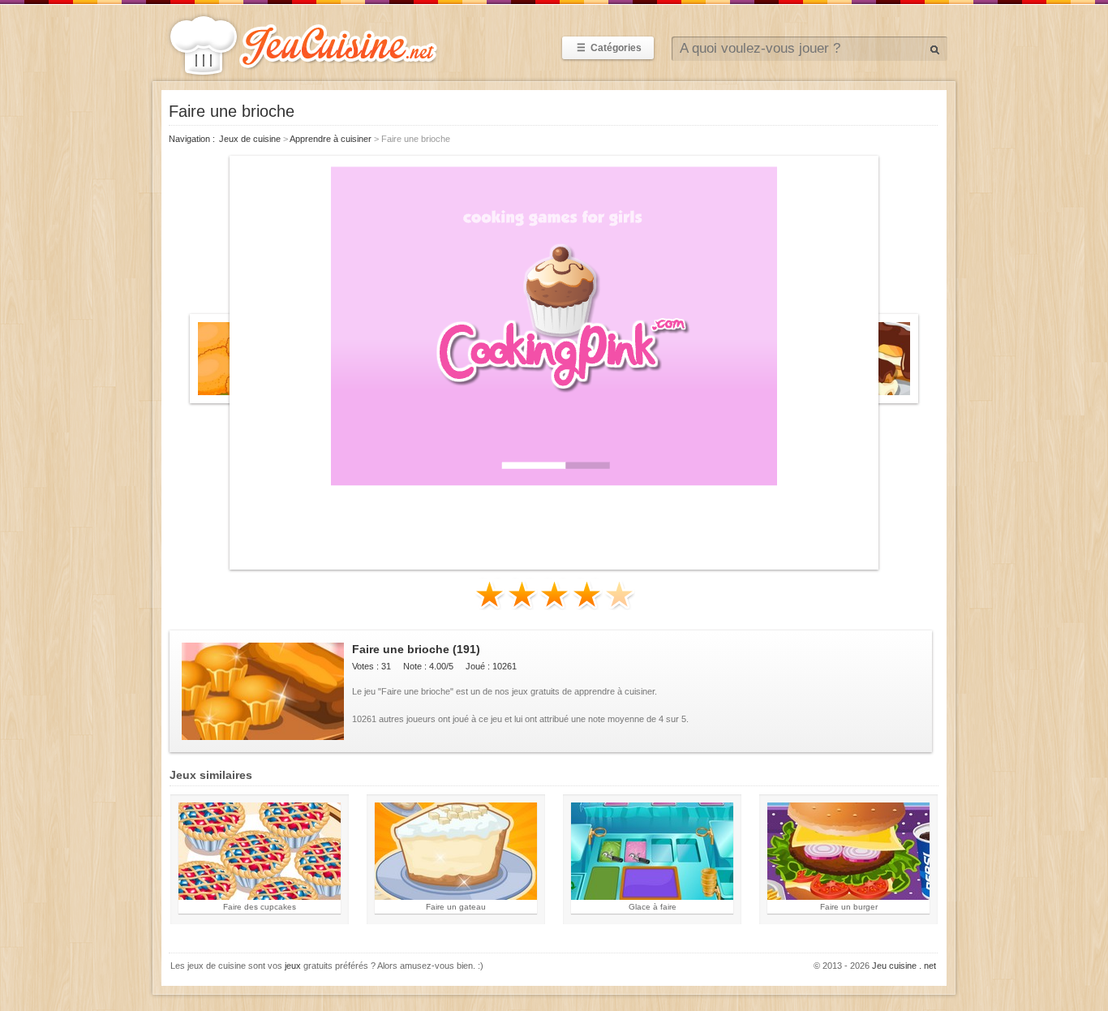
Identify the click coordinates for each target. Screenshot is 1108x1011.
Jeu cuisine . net (904, 965)
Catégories (609, 48)
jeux (293, 965)
